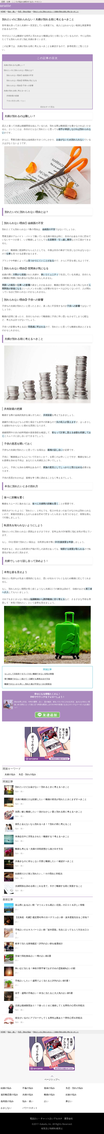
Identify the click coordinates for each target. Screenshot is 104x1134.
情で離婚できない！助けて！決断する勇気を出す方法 (27, 678)
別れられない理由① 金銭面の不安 (19, 75)
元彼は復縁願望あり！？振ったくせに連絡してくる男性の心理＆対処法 (49, 1005)
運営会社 (68, 1118)
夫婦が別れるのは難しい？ (14, 65)
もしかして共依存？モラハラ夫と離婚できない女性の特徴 (29, 673)
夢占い (69, 1101)
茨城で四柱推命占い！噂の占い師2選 (33, 955)
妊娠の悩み (71, 1094)
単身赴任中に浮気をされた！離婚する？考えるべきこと (42, 836)
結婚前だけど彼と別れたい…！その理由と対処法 (38, 873)
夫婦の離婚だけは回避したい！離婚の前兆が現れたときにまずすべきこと (51, 799)
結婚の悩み (6, 1088)
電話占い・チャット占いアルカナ (46, 1118)
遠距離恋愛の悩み (9, 1094)
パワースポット (30, 1107)
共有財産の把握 (12, 95)
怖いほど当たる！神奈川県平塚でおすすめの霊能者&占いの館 (45, 968)
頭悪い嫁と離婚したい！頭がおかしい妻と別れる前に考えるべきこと (48, 811)
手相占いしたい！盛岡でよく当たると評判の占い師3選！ (43, 980)
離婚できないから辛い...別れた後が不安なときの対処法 (28, 684)
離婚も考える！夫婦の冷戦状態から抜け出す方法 (39, 848)
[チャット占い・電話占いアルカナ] (47, 759)
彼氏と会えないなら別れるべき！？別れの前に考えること (43, 824)
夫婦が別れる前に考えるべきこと (17, 90)
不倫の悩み (27, 1088)
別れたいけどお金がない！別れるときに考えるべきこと (42, 786)
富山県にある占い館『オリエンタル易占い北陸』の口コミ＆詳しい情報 (49, 904)
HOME (3, 11)
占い (46, 1101)
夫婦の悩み (10, 774)
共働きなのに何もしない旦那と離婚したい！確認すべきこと (44, 861)
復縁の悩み (49, 1088)
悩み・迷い (12, 11)
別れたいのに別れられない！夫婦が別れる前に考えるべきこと (56, 11)
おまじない (6, 1107)
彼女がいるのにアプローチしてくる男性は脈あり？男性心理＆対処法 (48, 1017)
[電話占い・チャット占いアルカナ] (52, 1069)
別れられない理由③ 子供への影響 (19, 85)
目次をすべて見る (47, 107)
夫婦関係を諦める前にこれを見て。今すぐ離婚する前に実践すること (48, 885)
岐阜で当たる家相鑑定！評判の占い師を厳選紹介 (39, 943)
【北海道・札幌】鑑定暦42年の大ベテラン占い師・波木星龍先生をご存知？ (52, 917)
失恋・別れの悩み (24, 11)
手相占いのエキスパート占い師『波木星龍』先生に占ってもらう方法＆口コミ (52, 931)
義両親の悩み (7, 1101)
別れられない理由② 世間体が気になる (21, 80)
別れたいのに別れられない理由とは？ (19, 70)
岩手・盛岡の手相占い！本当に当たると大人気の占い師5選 (44, 993)
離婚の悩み (49, 1094)
